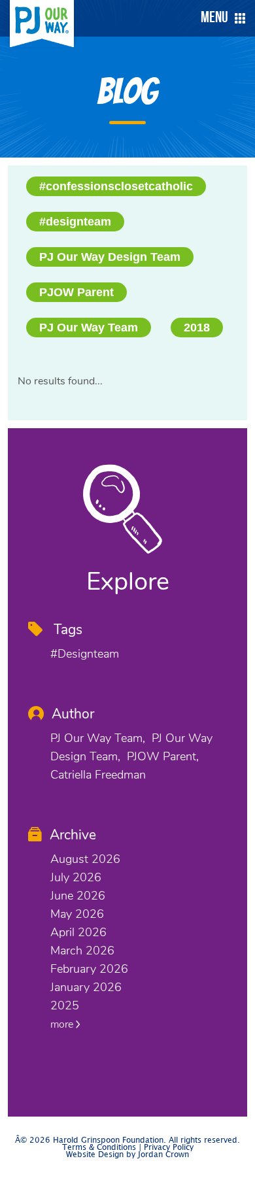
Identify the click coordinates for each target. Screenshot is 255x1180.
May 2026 (77, 914)
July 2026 (75, 877)
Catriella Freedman (98, 775)
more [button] (63, 1024)
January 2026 (86, 987)
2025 (64, 1005)
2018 (197, 327)
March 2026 (82, 950)
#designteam (75, 221)
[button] (219, 18)
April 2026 (78, 932)
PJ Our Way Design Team (109, 256)
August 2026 (85, 859)
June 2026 (77, 895)
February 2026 (89, 969)
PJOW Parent (76, 292)
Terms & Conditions (99, 1147)
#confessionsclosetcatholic (116, 186)
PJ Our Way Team (88, 327)
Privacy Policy (169, 1147)
